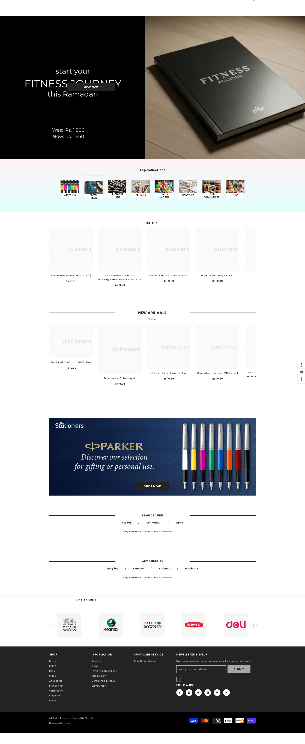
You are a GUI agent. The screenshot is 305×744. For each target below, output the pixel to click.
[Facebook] (179, 692)
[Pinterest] (198, 692)
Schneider (153, 522)
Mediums (191, 568)
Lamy (179, 522)
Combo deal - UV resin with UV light (217, 373)
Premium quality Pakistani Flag (168, 373)
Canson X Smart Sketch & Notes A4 (168, 275)
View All (152, 319)
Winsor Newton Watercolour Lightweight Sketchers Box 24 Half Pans (119, 277)
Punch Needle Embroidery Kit (119, 378)
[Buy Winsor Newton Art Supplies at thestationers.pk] (69, 625)
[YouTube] (217, 692)
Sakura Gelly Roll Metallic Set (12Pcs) (71, 275)
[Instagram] (189, 692)
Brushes (164, 568)
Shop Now (91, 87)
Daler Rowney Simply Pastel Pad (217, 275)
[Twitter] (226, 692)
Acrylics (112, 568)
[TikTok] (207, 692)
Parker (126, 522)
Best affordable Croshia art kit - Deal (71, 362)
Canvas (138, 568)
